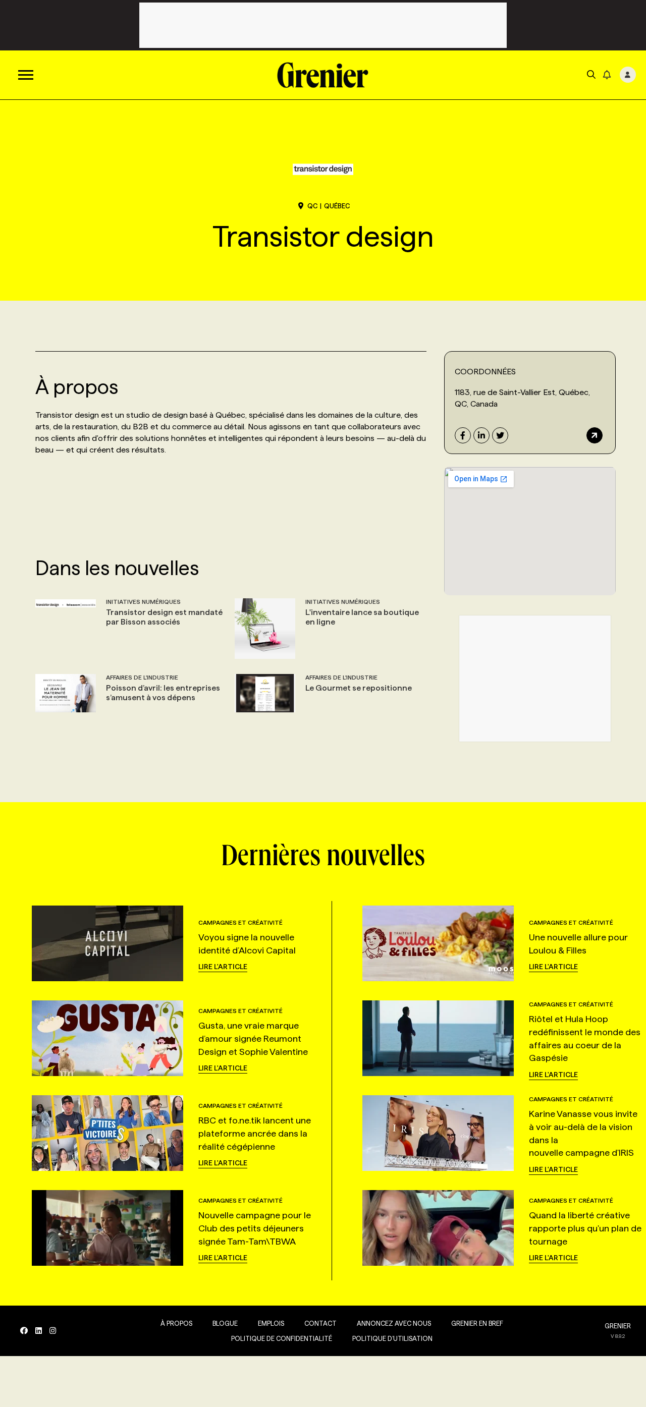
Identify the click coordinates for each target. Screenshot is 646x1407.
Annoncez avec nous (394, 1323)
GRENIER (618, 1325)
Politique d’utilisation (392, 1338)
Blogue (225, 1323)
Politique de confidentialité (281, 1338)
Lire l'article (222, 967)
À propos (176, 1323)
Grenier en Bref (477, 1323)
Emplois (271, 1323)
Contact (320, 1323)
